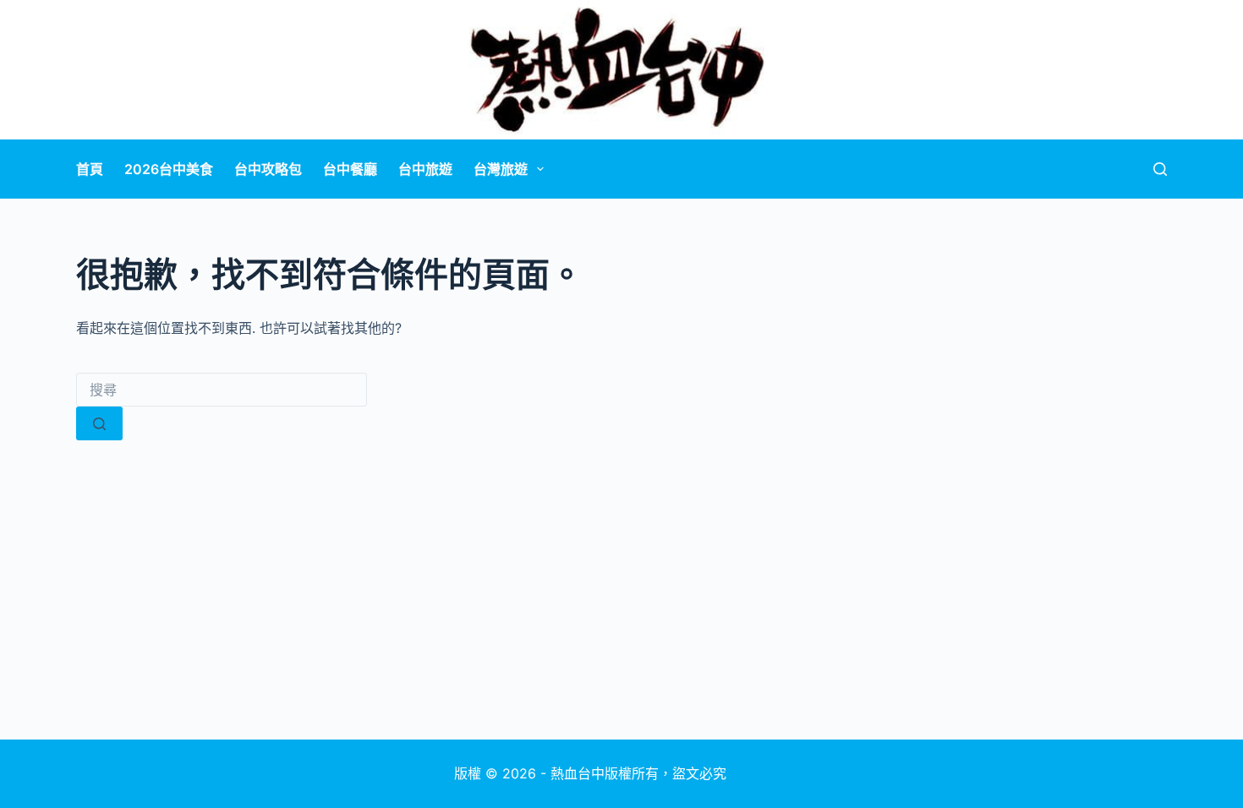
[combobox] (221, 390)
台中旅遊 (425, 169)
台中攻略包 (268, 169)
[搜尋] (1160, 169)
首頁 (89, 169)
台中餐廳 (350, 169)
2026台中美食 (168, 169)
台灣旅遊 (501, 169)
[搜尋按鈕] (99, 423)
